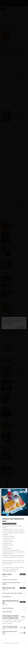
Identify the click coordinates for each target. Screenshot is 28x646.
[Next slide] (27, 502)
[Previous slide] (1, 502)
